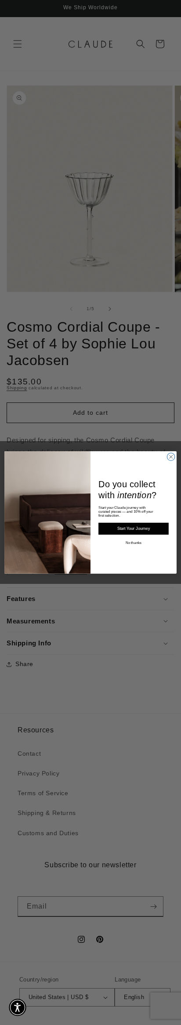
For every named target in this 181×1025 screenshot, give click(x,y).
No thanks (133, 543)
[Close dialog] (171, 457)
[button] (17, 1007)
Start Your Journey (133, 529)
